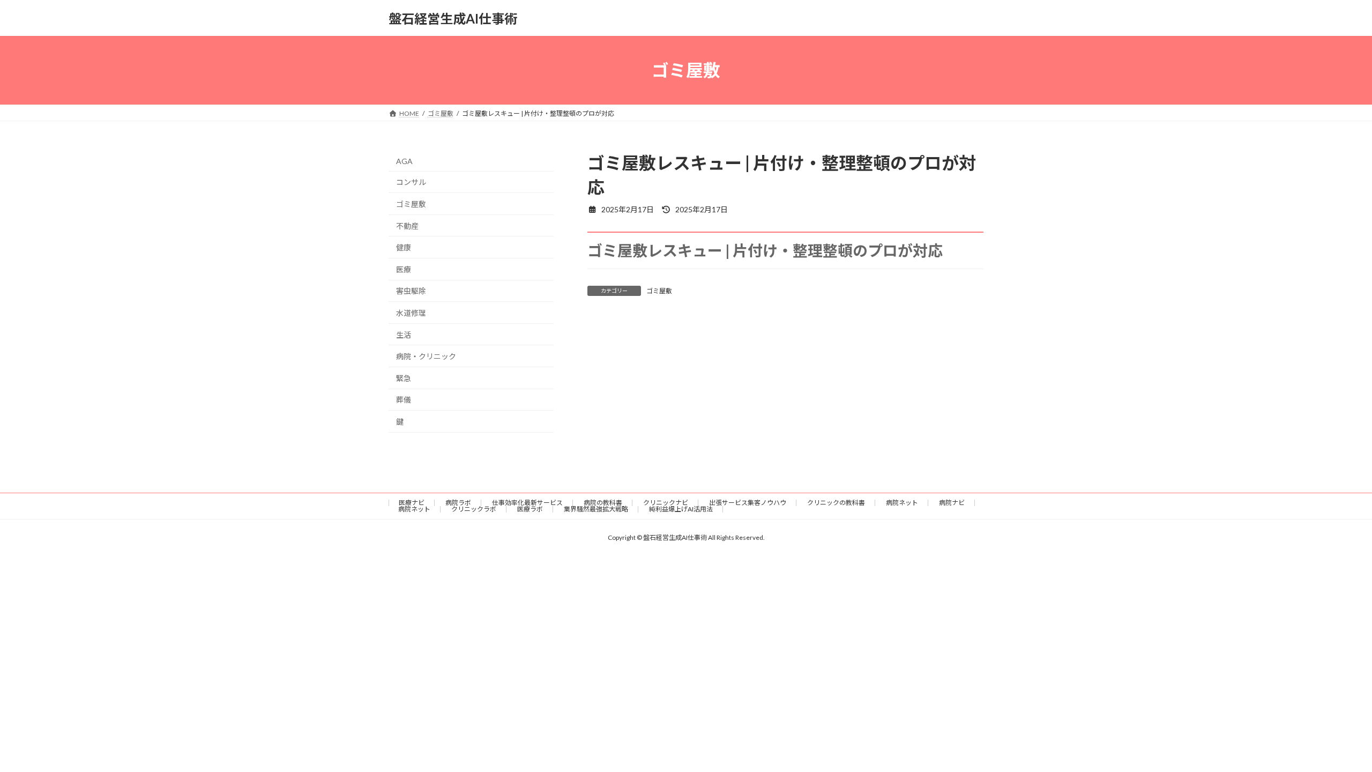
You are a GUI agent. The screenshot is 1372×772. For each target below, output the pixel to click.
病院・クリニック (426, 356)
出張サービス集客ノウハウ (747, 503)
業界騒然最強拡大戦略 (596, 509)
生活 (403, 334)
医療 (403, 269)
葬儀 (403, 400)
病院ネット (902, 503)
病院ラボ (458, 503)
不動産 (407, 226)
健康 (403, 247)
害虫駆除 (411, 291)
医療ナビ (411, 503)
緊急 (403, 378)
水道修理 (411, 312)
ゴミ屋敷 (659, 291)
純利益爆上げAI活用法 (681, 509)
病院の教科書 (603, 503)
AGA (404, 161)
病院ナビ (952, 503)
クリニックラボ (473, 509)
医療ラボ (530, 509)
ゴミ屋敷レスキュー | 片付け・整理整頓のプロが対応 (765, 250)
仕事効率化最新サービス (527, 503)
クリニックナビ (665, 503)
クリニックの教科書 (836, 503)
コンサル (411, 182)
